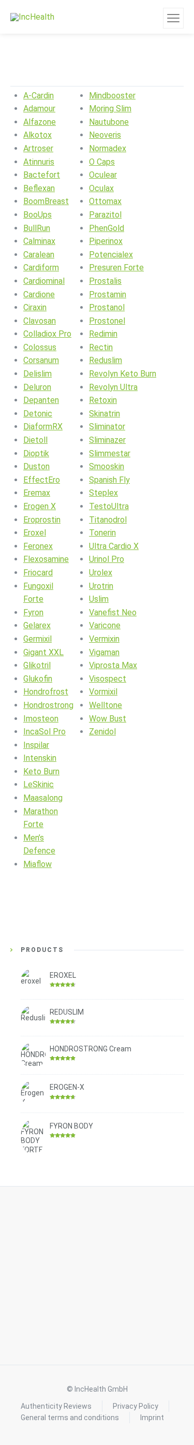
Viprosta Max (113, 665)
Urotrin (101, 586)
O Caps (102, 162)
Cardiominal (44, 281)
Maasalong (43, 798)
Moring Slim (110, 108)
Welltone (105, 705)
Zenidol (102, 731)
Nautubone (109, 122)
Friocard (38, 572)
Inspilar (36, 745)
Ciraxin (35, 307)
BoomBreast (46, 201)
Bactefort (41, 175)
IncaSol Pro (44, 731)
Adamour (39, 108)
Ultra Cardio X (114, 546)
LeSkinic (38, 784)
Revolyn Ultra (113, 387)
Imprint (152, 1417)
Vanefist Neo (113, 612)
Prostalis (105, 281)
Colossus (39, 347)
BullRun (36, 228)
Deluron (37, 387)
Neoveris (105, 135)
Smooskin (106, 466)
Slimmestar (109, 453)
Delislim (37, 374)
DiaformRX (43, 426)
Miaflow (37, 864)
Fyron (33, 612)
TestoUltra (109, 506)
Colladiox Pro (47, 334)
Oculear (103, 175)
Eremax (36, 493)
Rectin (101, 347)
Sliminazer (107, 440)
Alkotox (37, 135)
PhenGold (106, 228)
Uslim (99, 599)
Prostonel (107, 321)
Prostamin (107, 294)
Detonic (37, 413)
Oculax (101, 188)
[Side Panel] (173, 18)
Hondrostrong (48, 705)
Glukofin (37, 679)
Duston (36, 466)
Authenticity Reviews (56, 1406)
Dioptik (36, 453)
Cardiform (41, 267)
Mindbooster (112, 95)
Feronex (38, 546)
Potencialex (111, 254)
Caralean (38, 254)
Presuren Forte (116, 267)
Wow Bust (107, 719)
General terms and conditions (70, 1417)
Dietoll (35, 440)
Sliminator (107, 426)
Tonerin (102, 533)
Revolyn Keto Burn (122, 374)
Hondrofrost (45, 692)
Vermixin (104, 639)
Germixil (37, 639)
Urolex (100, 572)
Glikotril (37, 665)
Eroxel (34, 533)
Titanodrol (108, 520)
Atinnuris (38, 162)
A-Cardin (38, 95)
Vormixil (103, 692)
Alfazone (39, 122)
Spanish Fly (109, 480)
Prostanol (107, 307)
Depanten (41, 400)
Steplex (103, 493)
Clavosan (39, 321)
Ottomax (105, 201)
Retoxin (103, 400)
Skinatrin (104, 413)
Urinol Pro (106, 559)
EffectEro (41, 480)
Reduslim (105, 360)
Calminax (39, 241)
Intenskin (39, 758)
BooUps (37, 215)
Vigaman (104, 652)
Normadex (107, 148)
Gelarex (37, 625)
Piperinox (106, 241)
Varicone (105, 625)
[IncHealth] (32, 16)
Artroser (38, 148)
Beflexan (39, 188)
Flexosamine (46, 559)
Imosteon (40, 719)
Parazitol (105, 215)
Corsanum (41, 360)
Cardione (39, 294)
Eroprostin (42, 520)
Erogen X (39, 506)
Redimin (103, 334)
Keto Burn (41, 771)
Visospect (107, 679)
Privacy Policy (135, 1406)
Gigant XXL (43, 652)
